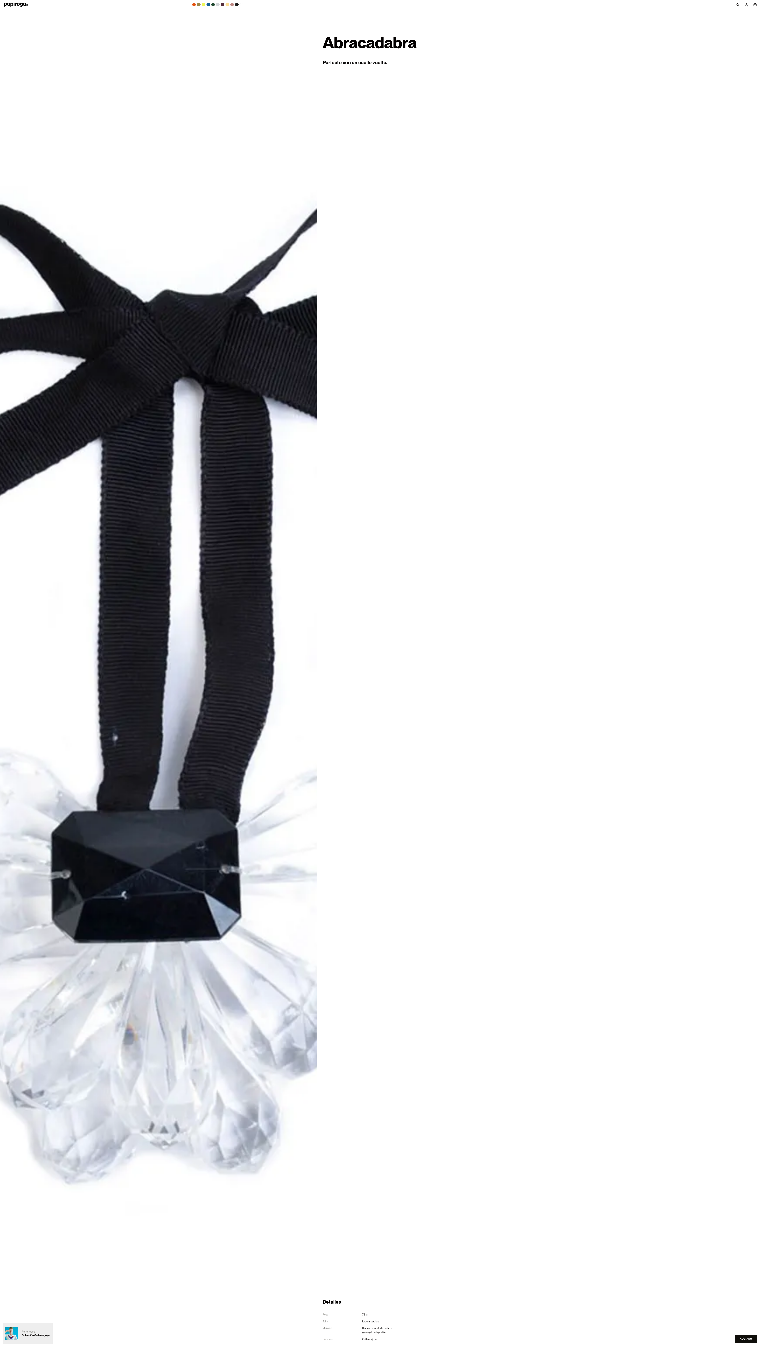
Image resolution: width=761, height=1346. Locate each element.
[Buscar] (738, 4)
